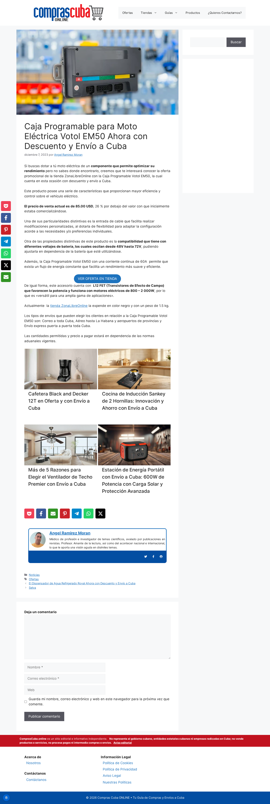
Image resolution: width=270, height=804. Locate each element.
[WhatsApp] (88, 513)
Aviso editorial (122, 742)
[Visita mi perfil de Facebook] (153, 556)
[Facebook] (41, 513)
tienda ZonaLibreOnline (69, 306)
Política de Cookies (118, 763)
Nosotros (33, 763)
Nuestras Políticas (117, 782)
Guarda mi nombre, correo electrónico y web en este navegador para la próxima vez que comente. (99, 701)
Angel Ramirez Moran (69, 533)
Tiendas (146, 13)
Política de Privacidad (120, 769)
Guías (169, 13)
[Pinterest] (65, 513)
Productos (193, 13)
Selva (32, 587)
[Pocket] (29, 513)
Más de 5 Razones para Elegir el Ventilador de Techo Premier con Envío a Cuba (60, 477)
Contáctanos (36, 780)
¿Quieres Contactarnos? (225, 13)
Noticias (34, 574)
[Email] (53, 513)
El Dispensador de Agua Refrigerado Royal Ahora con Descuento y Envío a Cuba (82, 583)
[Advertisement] (218, 126)
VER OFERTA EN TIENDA (97, 279)
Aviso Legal (112, 775)
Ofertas (127, 13)
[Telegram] (77, 513)
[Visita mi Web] (161, 556)
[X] (100, 513)
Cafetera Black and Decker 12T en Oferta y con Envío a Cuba (59, 401)
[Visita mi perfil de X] (146, 556)
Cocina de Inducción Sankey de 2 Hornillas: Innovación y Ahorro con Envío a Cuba (133, 401)
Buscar (236, 42)
